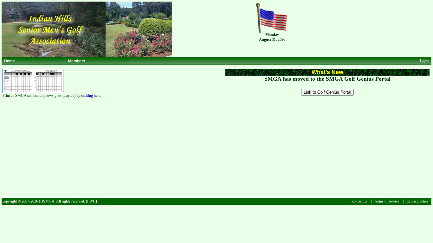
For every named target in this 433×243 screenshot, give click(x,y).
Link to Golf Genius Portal (327, 92)
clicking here (90, 95)
